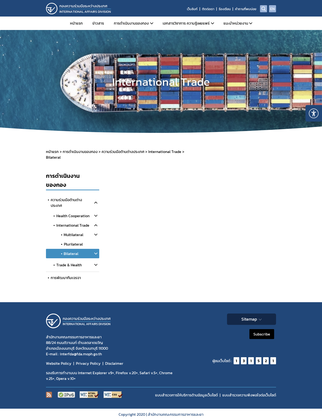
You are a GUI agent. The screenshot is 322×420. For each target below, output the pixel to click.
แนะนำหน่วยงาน (235, 23)
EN (272, 9)
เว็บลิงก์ (192, 9)
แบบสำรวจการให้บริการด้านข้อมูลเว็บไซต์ (186, 395)
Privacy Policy (88, 363)
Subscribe (261, 334)
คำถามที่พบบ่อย (245, 9)
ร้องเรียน (225, 9)
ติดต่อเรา (208, 9)
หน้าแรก (76, 23)
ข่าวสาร (98, 23)
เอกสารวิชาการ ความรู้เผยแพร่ (186, 23)
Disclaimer (114, 363)
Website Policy (58, 363)
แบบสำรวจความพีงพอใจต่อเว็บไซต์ (249, 395)
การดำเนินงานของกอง (131, 23)
